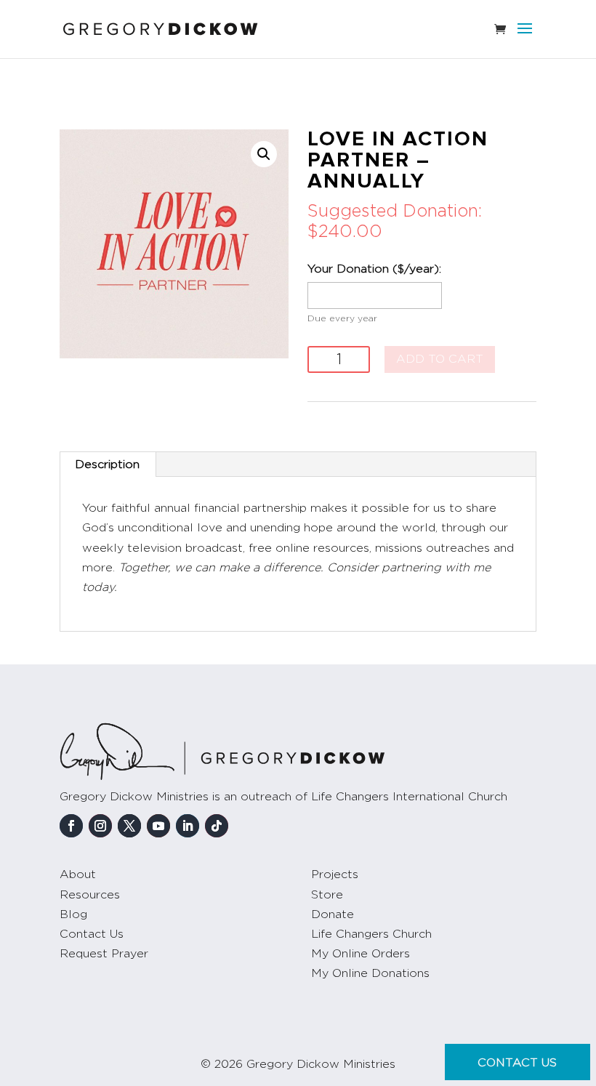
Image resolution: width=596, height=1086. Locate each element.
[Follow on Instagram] (100, 825)
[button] (264, 154)
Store (327, 895)
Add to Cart (439, 359)
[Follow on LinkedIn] (187, 825)
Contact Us (92, 934)
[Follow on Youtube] (158, 825)
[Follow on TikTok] (216, 825)
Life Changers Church (371, 934)
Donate (332, 914)
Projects (334, 874)
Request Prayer (104, 954)
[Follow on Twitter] (129, 825)
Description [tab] (107, 464)
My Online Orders (360, 954)
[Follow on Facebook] (71, 825)
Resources (90, 895)
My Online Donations (370, 973)
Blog (73, 914)
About (78, 874)
